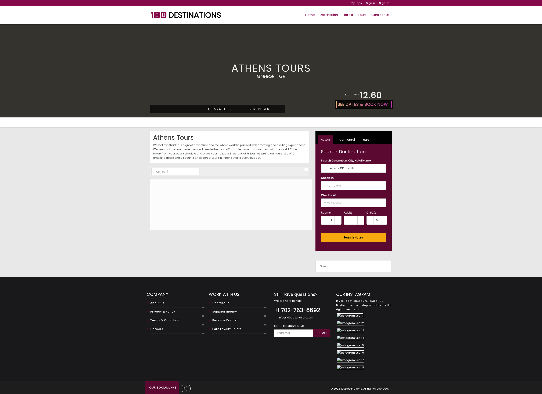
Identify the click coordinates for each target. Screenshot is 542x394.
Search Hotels (353, 237)
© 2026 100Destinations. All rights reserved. (359, 389)
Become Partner (225, 320)
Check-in (327, 178)
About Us (157, 303)
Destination (329, 15)
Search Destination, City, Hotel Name (346, 160)
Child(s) (371, 213)
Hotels (348, 15)
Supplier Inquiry (224, 312)
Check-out (328, 195)
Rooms (326, 213)
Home (310, 15)
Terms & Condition (164, 320)
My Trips (356, 3)
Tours (362, 15)
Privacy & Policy (162, 312)
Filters (324, 266)
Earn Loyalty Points (226, 329)
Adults (348, 213)
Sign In (370, 3)
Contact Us (380, 15)
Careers (156, 329)
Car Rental (347, 140)
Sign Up (384, 3)
